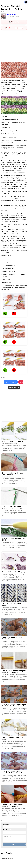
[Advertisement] (14, 46)
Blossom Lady (11, 14)
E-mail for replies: (8, 830)
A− (7, 28)
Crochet (3, 12)
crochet (3, 377)
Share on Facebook (11, 382)
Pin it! (21, 382)
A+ (16, 28)
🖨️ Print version (14, 22)
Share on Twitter (14, 387)
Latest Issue (4, 2)
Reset (20, 28)
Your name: (6, 824)
